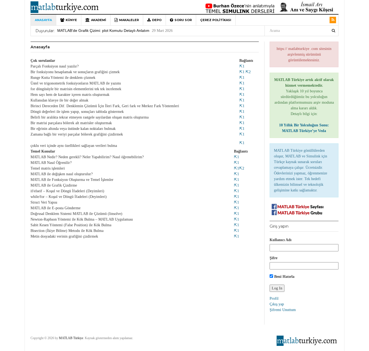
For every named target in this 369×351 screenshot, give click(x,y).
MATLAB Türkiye (71, 338)
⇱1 (241, 66)
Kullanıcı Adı (280, 240)
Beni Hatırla (283, 277)
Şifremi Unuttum (283, 310)
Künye (71, 20)
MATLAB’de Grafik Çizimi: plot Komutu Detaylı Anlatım (103, 30)
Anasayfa (43, 20)
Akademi (98, 20)
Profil (274, 298)
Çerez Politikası (215, 20)
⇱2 (247, 72)
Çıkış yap (277, 304)
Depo (157, 20)
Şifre (273, 258)
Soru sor (183, 20)
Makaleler (129, 20)
